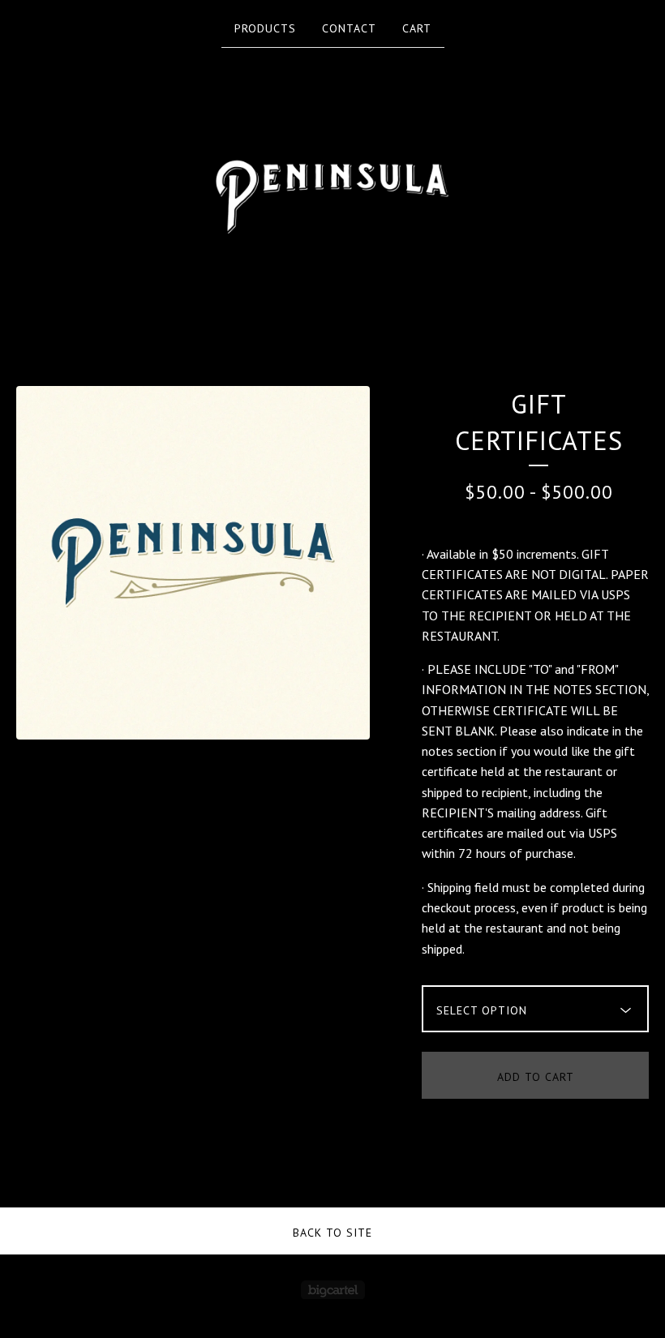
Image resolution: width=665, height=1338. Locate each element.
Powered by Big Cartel (333, 1289)
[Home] (332, 182)
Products (265, 28)
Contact (349, 28)
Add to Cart (535, 1077)
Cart (416, 28)
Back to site (332, 1232)
